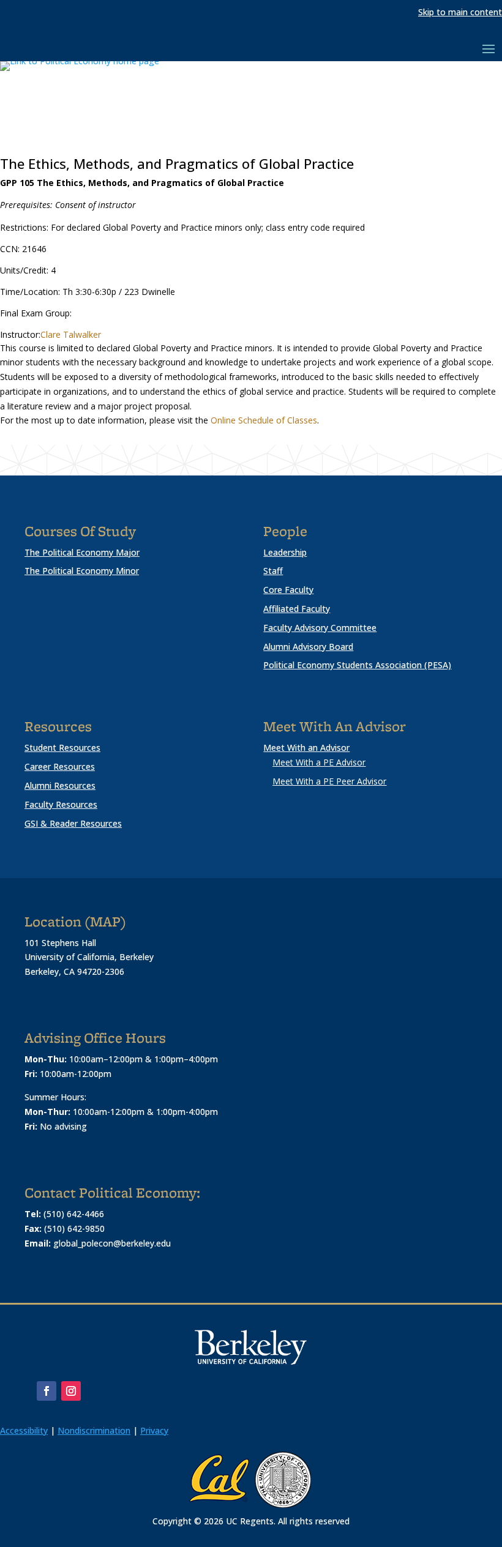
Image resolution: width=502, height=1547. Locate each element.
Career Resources (59, 766)
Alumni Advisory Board (308, 646)
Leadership (285, 552)
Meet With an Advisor (306, 747)
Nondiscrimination (94, 1430)
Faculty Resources (60, 804)
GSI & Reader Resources (73, 823)
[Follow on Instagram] (71, 1391)
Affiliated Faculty (296, 608)
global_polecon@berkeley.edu (112, 1243)
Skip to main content (460, 12)
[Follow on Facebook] (46, 1391)
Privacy (154, 1430)
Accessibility (24, 1430)
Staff (273, 570)
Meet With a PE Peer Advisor (329, 781)
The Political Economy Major (82, 552)
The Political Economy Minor (81, 570)
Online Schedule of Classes (264, 420)
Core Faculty (288, 589)
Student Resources (62, 747)
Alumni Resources (60, 785)
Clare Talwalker (70, 334)
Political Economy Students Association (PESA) (357, 665)
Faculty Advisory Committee (319, 627)
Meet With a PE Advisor (318, 762)
